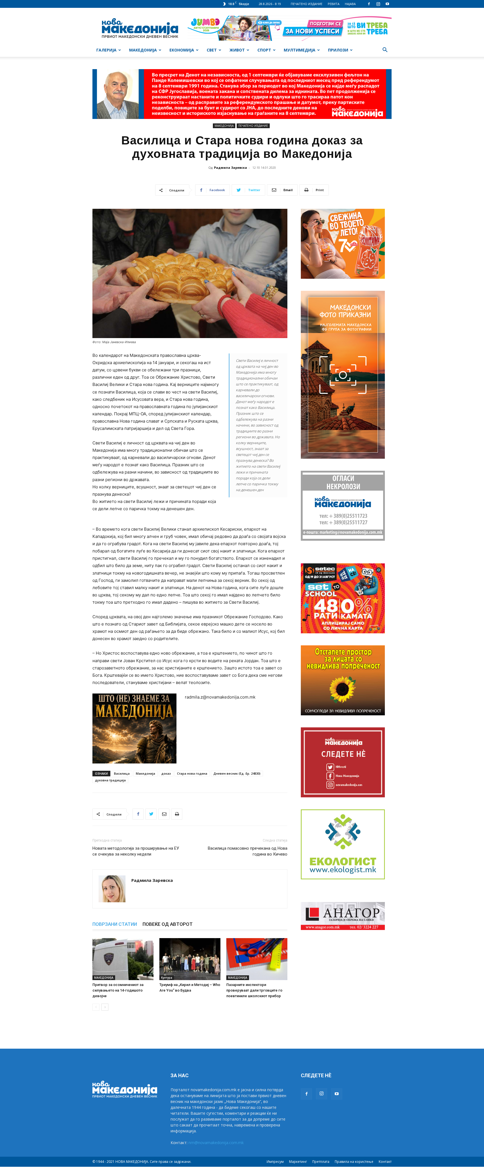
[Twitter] (151, 814)
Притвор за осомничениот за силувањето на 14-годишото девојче (117, 990)
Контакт (385, 1161)
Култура (166, 978)
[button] (385, 50)
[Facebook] (369, 4)
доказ (166, 773)
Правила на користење (354, 1161)
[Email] (163, 814)
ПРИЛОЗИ (338, 50)
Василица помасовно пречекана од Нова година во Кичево (247, 851)
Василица (122, 773)
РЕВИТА (333, 4)
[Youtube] (387, 4)
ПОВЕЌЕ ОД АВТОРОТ (168, 924)
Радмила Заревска (230, 167)
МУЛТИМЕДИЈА (299, 50)
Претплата (320, 1161)
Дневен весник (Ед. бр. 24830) (236, 773)
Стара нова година (192, 773)
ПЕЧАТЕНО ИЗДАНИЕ (306, 4)
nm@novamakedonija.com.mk (216, 1142)
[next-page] (104, 1007)
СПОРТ (264, 50)
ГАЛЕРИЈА (106, 50)
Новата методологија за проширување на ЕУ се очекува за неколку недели (135, 851)
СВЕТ (212, 50)
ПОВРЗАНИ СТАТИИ (114, 924)
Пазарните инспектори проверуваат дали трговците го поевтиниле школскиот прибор (254, 990)
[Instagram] (378, 4)
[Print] (176, 814)
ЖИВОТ (237, 50)
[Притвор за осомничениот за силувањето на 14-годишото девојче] (122, 959)
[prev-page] (95, 1007)
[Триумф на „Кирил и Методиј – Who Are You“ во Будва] (189, 959)
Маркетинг (298, 1161)
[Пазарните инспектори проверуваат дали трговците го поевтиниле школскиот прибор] (256, 959)
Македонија (145, 773)
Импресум (275, 1161)
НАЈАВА (350, 4)
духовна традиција (110, 780)
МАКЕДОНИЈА (143, 50)
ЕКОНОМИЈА (181, 50)
